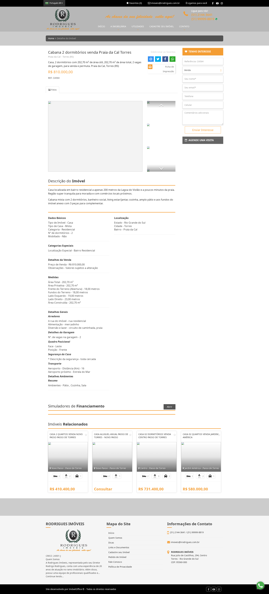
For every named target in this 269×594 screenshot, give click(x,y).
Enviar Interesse (202, 130)
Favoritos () (135, 3)
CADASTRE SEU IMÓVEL (161, 26)
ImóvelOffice (75, 589)
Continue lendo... (55, 576)
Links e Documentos (118, 547)
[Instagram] (222, 3)
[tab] (202, 51)
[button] (161, 104)
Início (111, 532)
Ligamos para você (197, 3)
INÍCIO (101, 26)
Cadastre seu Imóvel (119, 552)
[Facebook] (213, 3)
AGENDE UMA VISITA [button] (200, 140)
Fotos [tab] (54, 89)
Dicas (111, 542)
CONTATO (184, 26)
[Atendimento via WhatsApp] (260, 585)
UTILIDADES (138, 26)
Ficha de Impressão (168, 69)
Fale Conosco (115, 561)
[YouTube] (217, 3)
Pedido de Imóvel (117, 557)
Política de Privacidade (120, 566)
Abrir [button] (169, 406)
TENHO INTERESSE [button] (199, 51)
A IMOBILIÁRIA (118, 26)
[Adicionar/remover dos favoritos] (86, 435)
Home (51, 38)
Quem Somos (115, 537)
